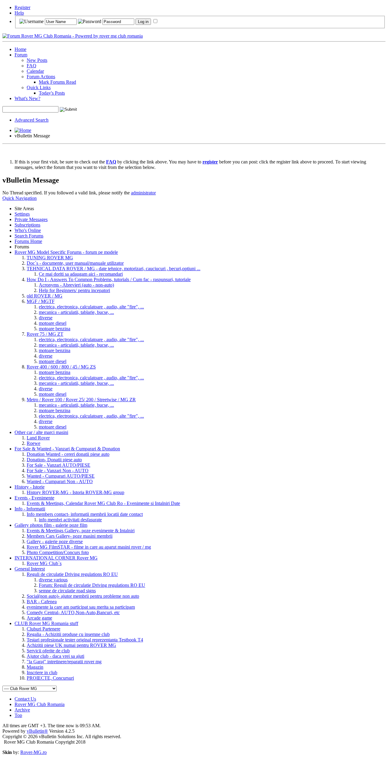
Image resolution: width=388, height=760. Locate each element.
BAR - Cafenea (42, 601)
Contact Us (25, 698)
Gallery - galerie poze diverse (55, 541)
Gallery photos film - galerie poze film (51, 525)
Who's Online (28, 230)
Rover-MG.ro (33, 752)
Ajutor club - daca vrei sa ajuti (55, 656)
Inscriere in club (42, 672)
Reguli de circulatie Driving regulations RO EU (72, 574)
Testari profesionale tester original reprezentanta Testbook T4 (85, 639)
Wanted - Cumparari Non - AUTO (60, 481)
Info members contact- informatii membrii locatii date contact (85, 514)
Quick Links (39, 87)
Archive (22, 709)
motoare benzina (54, 328)
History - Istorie (30, 486)
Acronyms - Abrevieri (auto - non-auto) (76, 285)
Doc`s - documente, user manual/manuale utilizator (75, 263)
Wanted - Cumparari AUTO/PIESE (61, 476)
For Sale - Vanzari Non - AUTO (58, 470)
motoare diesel (52, 323)
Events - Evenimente (34, 497)
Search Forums (29, 235)
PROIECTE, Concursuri (50, 678)
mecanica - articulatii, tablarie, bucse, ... (76, 312)
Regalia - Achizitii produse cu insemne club (68, 634)
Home (20, 49)
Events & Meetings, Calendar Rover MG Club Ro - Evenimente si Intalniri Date (103, 503)
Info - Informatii (30, 508)
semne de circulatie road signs (67, 590)
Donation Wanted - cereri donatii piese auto (68, 454)
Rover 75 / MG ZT (45, 334)
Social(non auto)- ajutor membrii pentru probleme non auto (83, 596)
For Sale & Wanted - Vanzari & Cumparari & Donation (67, 448)
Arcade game (39, 617)
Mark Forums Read (57, 82)
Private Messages (31, 219)
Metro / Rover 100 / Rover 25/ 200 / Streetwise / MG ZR (81, 399)
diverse (45, 317)
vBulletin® (37, 731)
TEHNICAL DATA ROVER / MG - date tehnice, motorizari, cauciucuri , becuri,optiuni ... (113, 268)
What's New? (27, 98)
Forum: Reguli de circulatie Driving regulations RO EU (92, 585)
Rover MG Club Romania (40, 704)
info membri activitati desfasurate (70, 519)
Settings (22, 214)
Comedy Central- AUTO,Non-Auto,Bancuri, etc (73, 612)
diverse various (53, 579)
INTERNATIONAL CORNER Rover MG (56, 557)
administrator (143, 192)
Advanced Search (31, 120)
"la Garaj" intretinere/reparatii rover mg (64, 661)
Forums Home (28, 241)
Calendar (35, 71)
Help (19, 12)
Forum (21, 54)
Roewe (33, 443)
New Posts (37, 60)
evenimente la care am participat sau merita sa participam (81, 607)
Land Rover (38, 437)
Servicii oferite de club (48, 650)
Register (22, 7)
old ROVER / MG (44, 295)
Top (18, 715)
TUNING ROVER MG (50, 257)
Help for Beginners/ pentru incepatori (74, 290)
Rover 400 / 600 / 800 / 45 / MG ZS (61, 366)
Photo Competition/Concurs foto (58, 552)
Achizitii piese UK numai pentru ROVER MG (71, 645)
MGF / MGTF (41, 301)
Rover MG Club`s (44, 563)
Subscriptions (27, 224)
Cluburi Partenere (43, 628)
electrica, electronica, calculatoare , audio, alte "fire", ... (91, 306)
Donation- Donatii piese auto (54, 459)
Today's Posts (52, 93)
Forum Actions (41, 76)
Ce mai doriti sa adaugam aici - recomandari (81, 274)
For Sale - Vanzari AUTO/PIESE (58, 465)
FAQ (31, 65)
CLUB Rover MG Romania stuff (46, 623)
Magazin (35, 667)
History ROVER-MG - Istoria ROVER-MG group (75, 492)
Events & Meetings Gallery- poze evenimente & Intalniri (81, 530)
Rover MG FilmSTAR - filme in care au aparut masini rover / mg (89, 547)
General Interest (30, 568)
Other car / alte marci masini (41, 432)
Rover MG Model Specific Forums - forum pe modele (66, 252)
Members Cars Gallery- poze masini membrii (69, 536)
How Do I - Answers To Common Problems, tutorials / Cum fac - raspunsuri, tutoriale (109, 279)
